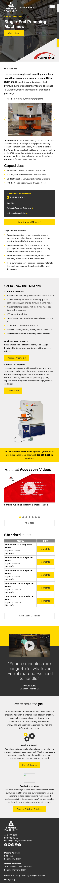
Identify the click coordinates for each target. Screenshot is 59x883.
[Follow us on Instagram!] (12, 844)
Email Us (10, 203)
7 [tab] (39, 517)
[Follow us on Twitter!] (9, 844)
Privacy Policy (9, 879)
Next (54, 119)
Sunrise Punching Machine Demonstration (26, 504)
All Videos (29, 523)
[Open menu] (52, 6)
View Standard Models (28, 222)
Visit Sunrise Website (16, 213)
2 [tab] (23, 517)
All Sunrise (12, 69)
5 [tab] (32, 517)
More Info (9, 553)
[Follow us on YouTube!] (16, 844)
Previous (5, 119)
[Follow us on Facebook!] (5, 844)
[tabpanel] (29, 490)
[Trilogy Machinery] (11, 6)
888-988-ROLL (17, 197)
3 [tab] (26, 517)
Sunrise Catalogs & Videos (29, 809)
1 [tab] (19, 517)
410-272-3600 (10, 835)
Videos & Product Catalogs (19, 208)
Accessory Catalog (17, 358)
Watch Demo (14, 33)
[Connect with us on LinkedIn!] (19, 844)
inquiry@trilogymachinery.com (18, 840)
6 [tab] (35, 517)
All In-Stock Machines (29, 615)
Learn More (13, 390)
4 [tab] (29, 517)
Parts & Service (29, 765)
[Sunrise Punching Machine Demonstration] (29, 488)
